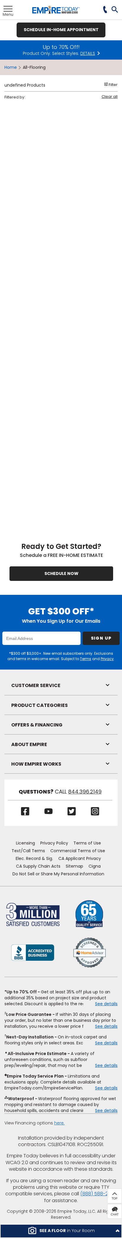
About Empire (29, 744)
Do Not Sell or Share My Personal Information (58, 874)
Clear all (110, 97)
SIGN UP (101, 638)
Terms (85, 658)
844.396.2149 (85, 791)
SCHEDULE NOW (61, 573)
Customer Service (35, 685)
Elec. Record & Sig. (34, 858)
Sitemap (74, 866)
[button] (115, 10)
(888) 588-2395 (98, 1193)
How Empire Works (36, 764)
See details (106, 1004)
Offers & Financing (36, 724)
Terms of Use (87, 843)
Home (10, 67)
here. (59, 1123)
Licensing (25, 843)
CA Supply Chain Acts (38, 866)
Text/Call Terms (28, 851)
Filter (113, 84)
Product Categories (39, 705)
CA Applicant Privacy (79, 858)
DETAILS (87, 53)
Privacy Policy (54, 843)
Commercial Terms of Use (77, 851)
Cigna (95, 866)
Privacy (107, 658)
